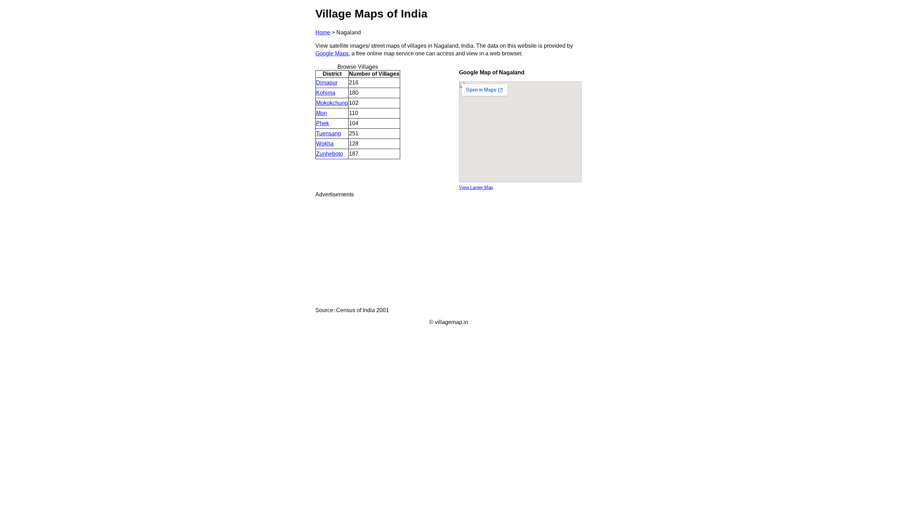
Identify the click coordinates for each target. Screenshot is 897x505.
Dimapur (326, 83)
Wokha (325, 144)
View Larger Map (476, 187)
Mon (321, 113)
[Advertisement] (448, 252)
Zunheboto (329, 154)
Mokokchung (332, 103)
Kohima (325, 93)
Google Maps (332, 53)
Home (322, 32)
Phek (322, 123)
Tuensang (328, 133)
